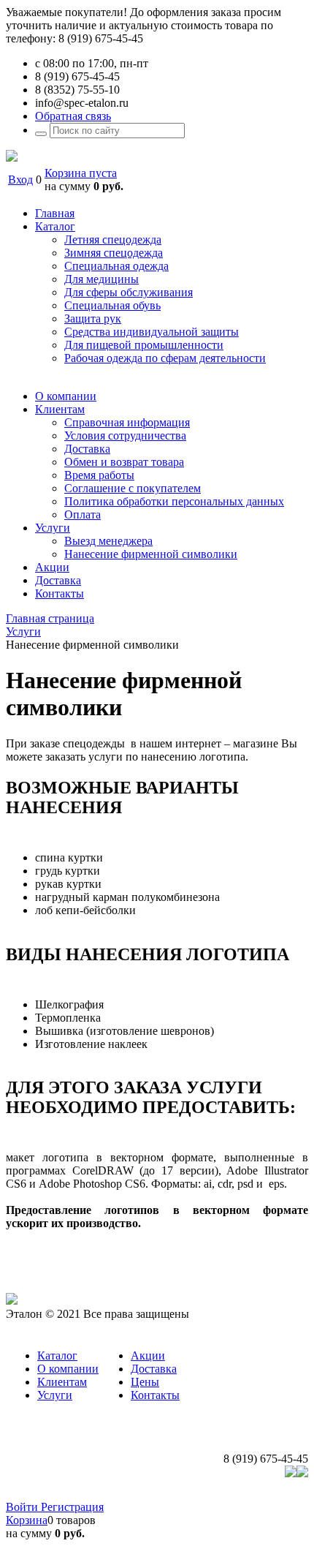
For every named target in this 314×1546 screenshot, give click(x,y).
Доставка (154, 1368)
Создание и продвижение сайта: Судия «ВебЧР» (187, 1493)
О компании (68, 1368)
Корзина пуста (81, 173)
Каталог (57, 1355)
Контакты (155, 1395)
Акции (148, 1355)
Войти (23, 1507)
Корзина (26, 1520)
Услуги (54, 1395)
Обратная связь (73, 116)
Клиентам (62, 1382)
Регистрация (72, 1507)
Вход (20, 179)
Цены (145, 1382)
